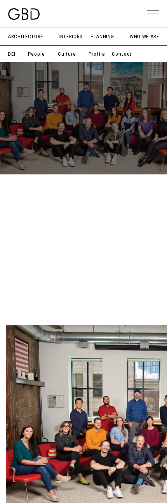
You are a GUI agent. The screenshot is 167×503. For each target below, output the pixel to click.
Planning (102, 36)
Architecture (25, 36)
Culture (67, 54)
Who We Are (144, 36)
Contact (121, 54)
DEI (12, 54)
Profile (97, 54)
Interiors (71, 36)
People (36, 54)
